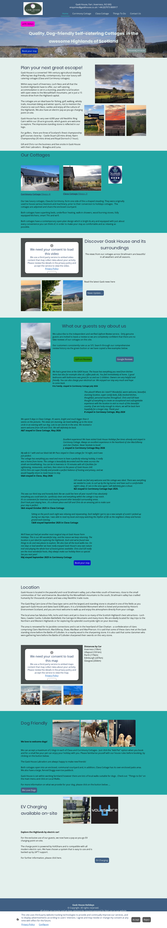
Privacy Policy (51, 268)
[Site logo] (33, 8)
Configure (44, 924)
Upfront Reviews (83, 359)
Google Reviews (125, 359)
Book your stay (29, 51)
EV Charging (102, 860)
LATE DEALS (28, 24)
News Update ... (95, 293)
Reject (147, 919)
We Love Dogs (29, 790)
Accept (136, 919)
